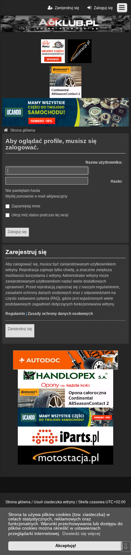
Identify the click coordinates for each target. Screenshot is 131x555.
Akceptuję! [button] (65, 545)
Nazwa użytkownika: (104, 162)
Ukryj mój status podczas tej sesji (39, 215)
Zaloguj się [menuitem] (103, 8)
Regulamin (15, 313)
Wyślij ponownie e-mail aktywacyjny (36, 196)
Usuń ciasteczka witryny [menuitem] (54, 502)
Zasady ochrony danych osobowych (60, 313)
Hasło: (116, 181)
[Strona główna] (65, 23)
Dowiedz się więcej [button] (81, 533)
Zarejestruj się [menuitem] (67, 8)
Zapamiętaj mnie (25, 206)
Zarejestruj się (20, 329)
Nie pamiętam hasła (22, 190)
